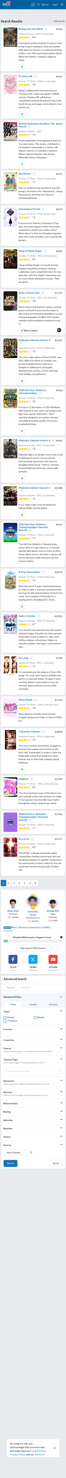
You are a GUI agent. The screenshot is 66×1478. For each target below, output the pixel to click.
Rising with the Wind (31, 28)
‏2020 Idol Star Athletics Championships (32, 391)
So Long (23, 657)
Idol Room (25, 173)
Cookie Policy (38, 1450)
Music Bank (25, 699)
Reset (56, 1163)
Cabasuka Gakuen (29, 731)
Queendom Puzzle (29, 208)
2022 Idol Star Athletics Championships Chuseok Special (33, 527)
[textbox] (33, 1071)
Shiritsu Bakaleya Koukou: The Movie (37, 125)
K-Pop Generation (29, 571)
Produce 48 (25, 76)
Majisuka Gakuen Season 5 (34, 487)
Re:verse (24, 838)
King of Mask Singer (30, 250)
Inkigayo (24, 778)
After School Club (29, 292)
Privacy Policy (17, 1454)
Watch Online (30, 330)
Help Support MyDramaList (33, 948)
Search (10, 1163)
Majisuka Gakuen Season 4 (34, 440)
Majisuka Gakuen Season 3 (34, 339)
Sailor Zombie (27, 615)
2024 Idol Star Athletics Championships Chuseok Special (33, 816)
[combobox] (33, 1071)
